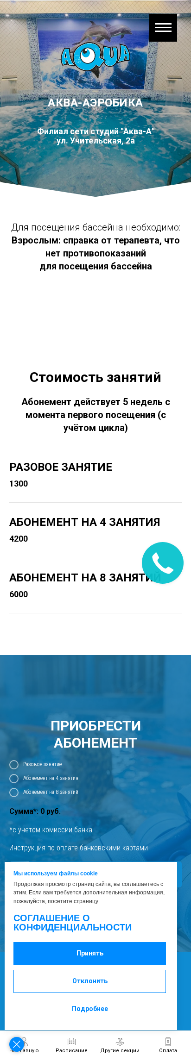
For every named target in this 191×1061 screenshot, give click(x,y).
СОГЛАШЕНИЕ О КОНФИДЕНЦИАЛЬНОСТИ (72, 922)
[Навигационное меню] (163, 27)
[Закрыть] (16, 1044)
